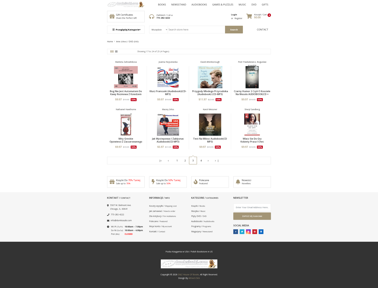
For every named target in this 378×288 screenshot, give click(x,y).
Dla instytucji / (162, 216)
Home (110, 41)
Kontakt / (157, 231)
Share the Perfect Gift (126, 18)
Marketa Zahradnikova (126, 61)
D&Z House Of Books (188, 274)
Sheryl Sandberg (252, 109)
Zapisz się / (252, 216)
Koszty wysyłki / (163, 205)
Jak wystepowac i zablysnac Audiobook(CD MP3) (168, 140)
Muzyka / (198, 211)
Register (238, 18)
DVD (253, 4)
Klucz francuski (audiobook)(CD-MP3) (168, 93)
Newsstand (178, 4)
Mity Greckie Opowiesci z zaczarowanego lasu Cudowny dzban (126, 141)
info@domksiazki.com (121, 220)
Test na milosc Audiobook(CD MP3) (210, 140)
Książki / (198, 205)
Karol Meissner (210, 109)
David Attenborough (210, 61)
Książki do (128, 180)
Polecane (204, 180)
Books (162, 4)
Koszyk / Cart (260, 15)
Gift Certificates (124, 14)
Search (234, 29)
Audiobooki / (202, 221)
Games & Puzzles (222, 4)
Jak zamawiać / (162, 211)
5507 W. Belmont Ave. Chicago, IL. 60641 (120, 207)
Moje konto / (160, 226)
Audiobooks (199, 4)
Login (234, 14)
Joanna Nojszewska (168, 61)
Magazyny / (201, 231)
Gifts (265, 4)
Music (242, 4)
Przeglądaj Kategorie (127, 29)
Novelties (246, 183)
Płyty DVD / (199, 216)
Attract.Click (194, 278)
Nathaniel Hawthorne (126, 109)
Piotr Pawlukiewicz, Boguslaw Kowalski (252, 63)
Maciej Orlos (168, 109)
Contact (262, 29)
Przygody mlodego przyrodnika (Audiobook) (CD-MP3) (210, 93)
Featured (203, 183)
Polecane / (158, 221)
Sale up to (123, 183)
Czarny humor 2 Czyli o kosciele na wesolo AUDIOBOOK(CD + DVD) (252, 94)
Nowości (246, 180)
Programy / (201, 226)
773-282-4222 (163, 18)
